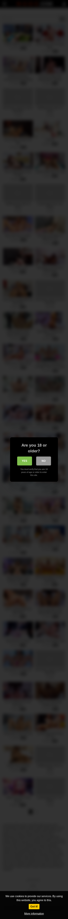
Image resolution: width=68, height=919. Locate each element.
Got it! (34, 906)
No (44, 461)
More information (34, 913)
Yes (24, 461)
